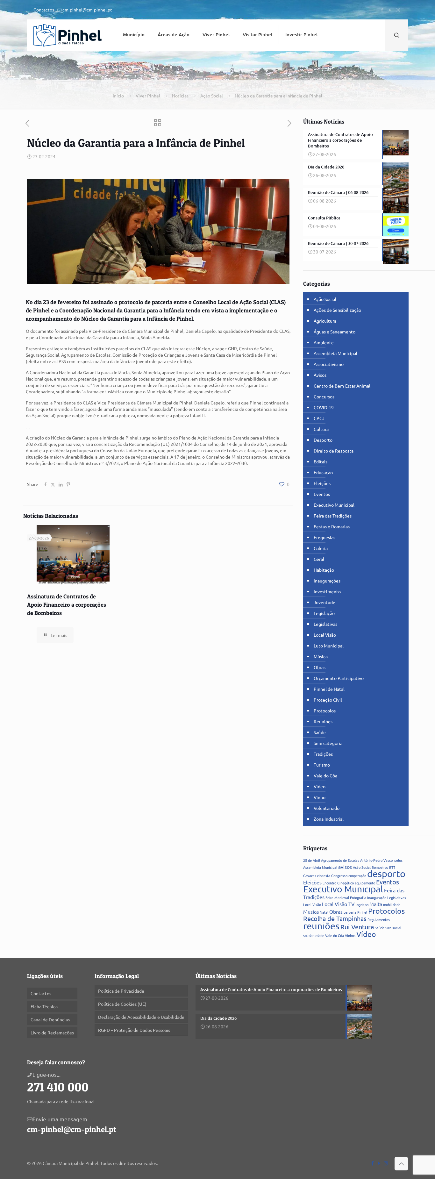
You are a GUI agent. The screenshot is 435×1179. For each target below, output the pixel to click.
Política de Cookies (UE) (122, 1004)
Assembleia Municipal (335, 353)
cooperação (357, 875)
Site (388, 927)
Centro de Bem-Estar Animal (342, 386)
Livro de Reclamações (52, 1032)
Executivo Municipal (334, 505)
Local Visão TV (338, 904)
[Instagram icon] (398, 10)
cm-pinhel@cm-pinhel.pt (87, 9)
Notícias (180, 95)
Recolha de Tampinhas (335, 918)
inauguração (376, 897)
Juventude (324, 602)
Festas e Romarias (332, 526)
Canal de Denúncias (50, 1019)
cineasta (323, 875)
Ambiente (324, 342)
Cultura (321, 429)
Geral (319, 559)
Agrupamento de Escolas (340, 860)
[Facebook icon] (382, 10)
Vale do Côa (325, 775)
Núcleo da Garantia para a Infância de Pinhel (278, 95)
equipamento (365, 882)
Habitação (324, 570)
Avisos (320, 375)
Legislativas (325, 624)
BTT (392, 867)
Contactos (43, 9)
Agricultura (325, 321)
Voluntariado (326, 808)
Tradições (323, 754)
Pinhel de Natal (329, 689)
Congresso (339, 875)
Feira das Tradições (333, 515)
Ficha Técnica (44, 1006)
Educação (323, 472)
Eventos (322, 494)
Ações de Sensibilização (337, 310)
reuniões (321, 925)
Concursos (324, 396)
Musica (311, 911)
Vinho (319, 797)
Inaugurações (327, 580)
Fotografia (358, 897)
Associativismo (329, 364)
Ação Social (211, 95)
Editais (320, 461)
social (396, 927)
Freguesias (324, 537)
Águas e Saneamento (334, 331)
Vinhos (350, 935)
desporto (386, 873)
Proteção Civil (328, 700)
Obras (319, 667)
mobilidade (391, 904)
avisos (345, 866)
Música (321, 656)
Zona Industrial (329, 819)
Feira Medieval (337, 897)
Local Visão (325, 635)
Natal (324, 912)
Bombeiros (380, 867)
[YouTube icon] (390, 10)
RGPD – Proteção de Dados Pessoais (134, 1030)
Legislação (324, 613)
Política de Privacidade (121, 991)
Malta (375, 904)
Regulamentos (378, 919)
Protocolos (325, 710)
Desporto (323, 440)
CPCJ (319, 418)
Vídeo (319, 786)
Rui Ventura (357, 927)
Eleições (322, 483)
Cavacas (309, 875)
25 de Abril (311, 860)
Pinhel (362, 912)
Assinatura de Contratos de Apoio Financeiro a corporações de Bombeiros (66, 604)
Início (118, 95)
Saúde (320, 732)
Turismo (322, 765)
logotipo (362, 904)
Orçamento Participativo (339, 678)
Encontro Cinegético (338, 882)
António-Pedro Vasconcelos (381, 860)
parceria (350, 912)
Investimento (327, 591)
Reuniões (323, 721)
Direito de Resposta (333, 451)
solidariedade (313, 935)
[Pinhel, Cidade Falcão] (67, 35)
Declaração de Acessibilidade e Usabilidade (141, 1017)
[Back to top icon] (401, 1163)
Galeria (321, 548)
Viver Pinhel (148, 95)
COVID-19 (324, 407)
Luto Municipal (329, 645)
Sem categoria (328, 743)
